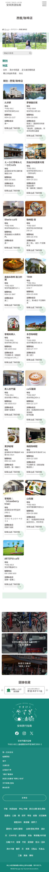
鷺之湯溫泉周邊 (9, 73)
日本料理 (12, 835)
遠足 (43, 828)
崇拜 (23, 815)
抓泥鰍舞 (42, 815)
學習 (29, 815)
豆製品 (34, 848)
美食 (25, 855)
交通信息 (6, 765)
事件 (4, 761)
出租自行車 (6, 769)
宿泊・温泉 (40, 842)
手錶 (5, 808)
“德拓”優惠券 (7, 774)
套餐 (18, 842)
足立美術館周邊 (28, 69)
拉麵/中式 (10, 842)
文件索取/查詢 (8, 783)
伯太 (21, 73)
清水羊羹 (10, 848)
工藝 (20, 855)
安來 (5, 69)
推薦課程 (6, 756)
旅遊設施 (13, 808)
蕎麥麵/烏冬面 (40, 835)
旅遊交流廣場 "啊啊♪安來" (13, 778)
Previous (2, 690)
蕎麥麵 (26, 822)
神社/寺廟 (23, 808)
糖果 (18, 848)
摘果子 (34, 822)
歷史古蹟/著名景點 (37, 808)
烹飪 (24, 842)
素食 (30, 835)
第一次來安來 (7, 752)
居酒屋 (30, 842)
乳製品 (42, 848)
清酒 (27, 848)
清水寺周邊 (14, 69)
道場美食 (22, 835)
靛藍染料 (18, 822)
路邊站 (7, 815)
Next (46, 690)
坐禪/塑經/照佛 (32, 828)
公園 (14, 815)
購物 (31, 855)
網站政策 (6, 787)
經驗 (35, 815)
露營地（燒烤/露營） (15, 828)
